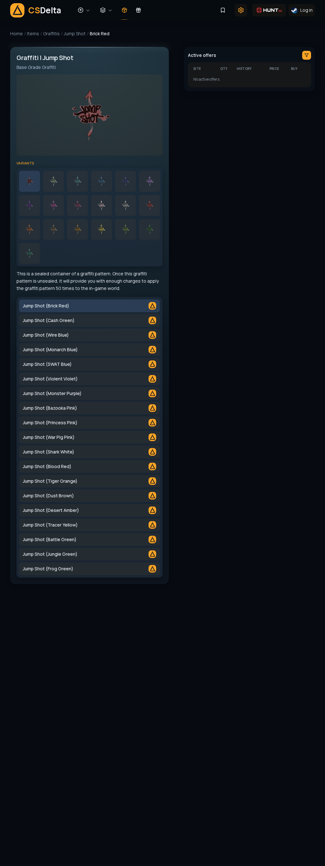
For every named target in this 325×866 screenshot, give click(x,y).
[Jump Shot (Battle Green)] (125, 229)
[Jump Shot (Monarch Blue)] (101, 181)
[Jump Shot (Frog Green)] (29, 253)
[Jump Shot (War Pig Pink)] (101, 205)
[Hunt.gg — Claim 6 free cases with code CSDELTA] (269, 10)
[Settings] (241, 10)
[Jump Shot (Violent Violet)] (149, 181)
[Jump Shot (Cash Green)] (53, 181)
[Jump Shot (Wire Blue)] (77, 181)
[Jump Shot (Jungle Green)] (149, 229)
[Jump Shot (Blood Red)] (149, 205)
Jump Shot (75, 33)
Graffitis (51, 33)
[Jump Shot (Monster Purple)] (29, 205)
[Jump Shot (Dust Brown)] (53, 229)
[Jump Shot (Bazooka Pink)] (53, 205)
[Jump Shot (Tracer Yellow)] (101, 229)
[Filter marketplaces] (306, 55)
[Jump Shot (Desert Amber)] (77, 229)
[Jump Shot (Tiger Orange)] (29, 229)
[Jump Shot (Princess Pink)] (77, 205)
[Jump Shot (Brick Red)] (29, 181)
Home (16, 33)
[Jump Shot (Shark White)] (125, 205)
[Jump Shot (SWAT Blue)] (125, 181)
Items (33, 33)
